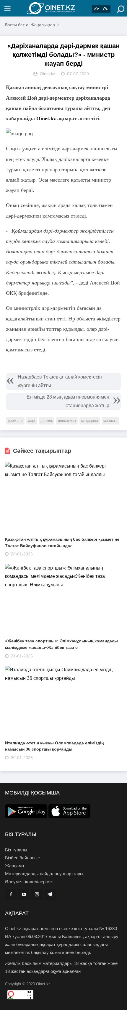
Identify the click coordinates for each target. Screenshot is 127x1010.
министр (110, 421)
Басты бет (15, 24)
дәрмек (46, 421)
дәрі (31, 421)
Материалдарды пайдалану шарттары (44, 873)
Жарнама (14, 865)
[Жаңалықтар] (63, 8)
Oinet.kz (46, 118)
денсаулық (67, 421)
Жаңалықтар (42, 24)
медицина (89, 421)
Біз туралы (16, 849)
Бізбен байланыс (22, 857)
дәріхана (15, 421)
